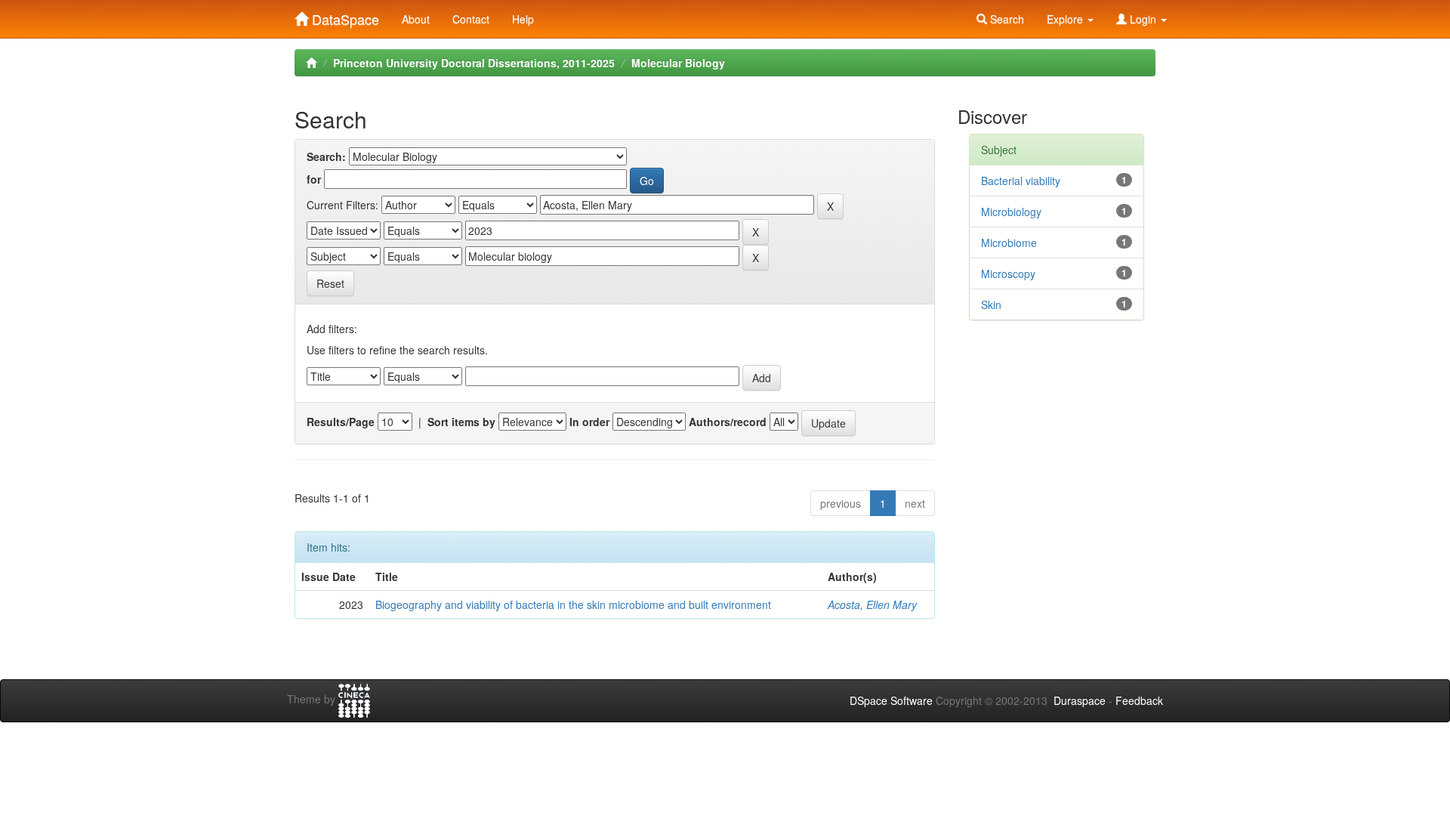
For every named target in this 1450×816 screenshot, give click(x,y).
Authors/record (728, 421)
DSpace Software (891, 700)
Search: (326, 156)
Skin (991, 304)
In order (589, 421)
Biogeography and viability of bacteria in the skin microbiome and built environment (573, 604)
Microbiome (1009, 242)
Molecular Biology (678, 62)
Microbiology (1011, 211)
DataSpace (343, 16)
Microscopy (1008, 273)
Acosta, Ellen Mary (872, 604)
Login (1143, 18)
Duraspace (1080, 700)
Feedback (1139, 700)
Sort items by (461, 421)
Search (1005, 18)
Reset (330, 283)
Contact (470, 18)
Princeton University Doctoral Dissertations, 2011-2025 (474, 62)
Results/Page (341, 421)
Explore (1066, 18)
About (416, 18)
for (314, 179)
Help (523, 18)
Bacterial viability (1020, 180)
